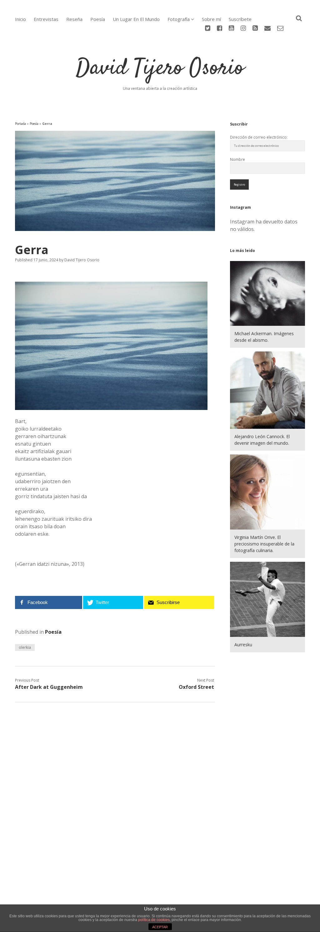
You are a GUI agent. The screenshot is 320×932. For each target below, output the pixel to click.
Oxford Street (196, 687)
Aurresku (243, 645)
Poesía (97, 19)
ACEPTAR (160, 927)
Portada (20, 123)
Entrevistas (46, 19)
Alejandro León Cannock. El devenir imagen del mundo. (262, 439)
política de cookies (154, 920)
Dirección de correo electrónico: (259, 137)
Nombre (237, 159)
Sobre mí (211, 19)
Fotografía (179, 19)
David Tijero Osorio (160, 68)
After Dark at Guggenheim (49, 687)
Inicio (20, 19)
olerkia (25, 647)
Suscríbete (240, 19)
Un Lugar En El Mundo (136, 19)
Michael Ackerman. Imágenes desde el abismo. (264, 336)
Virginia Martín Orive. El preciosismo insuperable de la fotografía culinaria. (264, 543)
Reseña (74, 19)
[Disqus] (115, 788)
